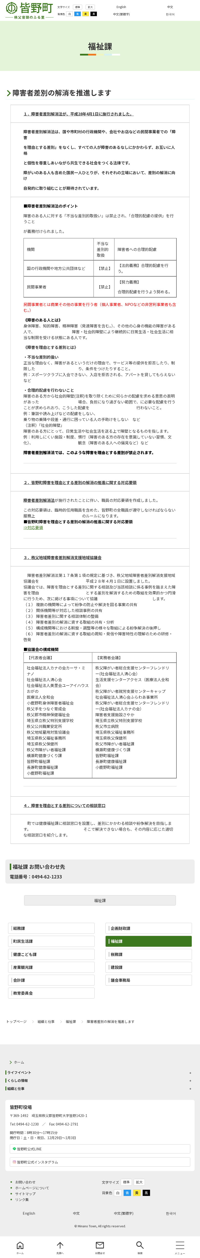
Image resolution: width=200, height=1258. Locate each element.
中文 (76, 1213)
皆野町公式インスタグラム (37, 1162)
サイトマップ (25, 1193)
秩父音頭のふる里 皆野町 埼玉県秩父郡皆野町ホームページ (29, 10)
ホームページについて (32, 1187)
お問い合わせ (25, 1182)
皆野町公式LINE (29, 1148)
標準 (77, 7)
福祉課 (100, 900)
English (29, 1213)
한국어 (171, 1213)
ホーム (19, 1062)
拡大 (90, 7)
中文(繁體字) (123, 1213)
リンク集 (22, 1199)
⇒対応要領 (33, 527)
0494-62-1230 (27, 1124)
